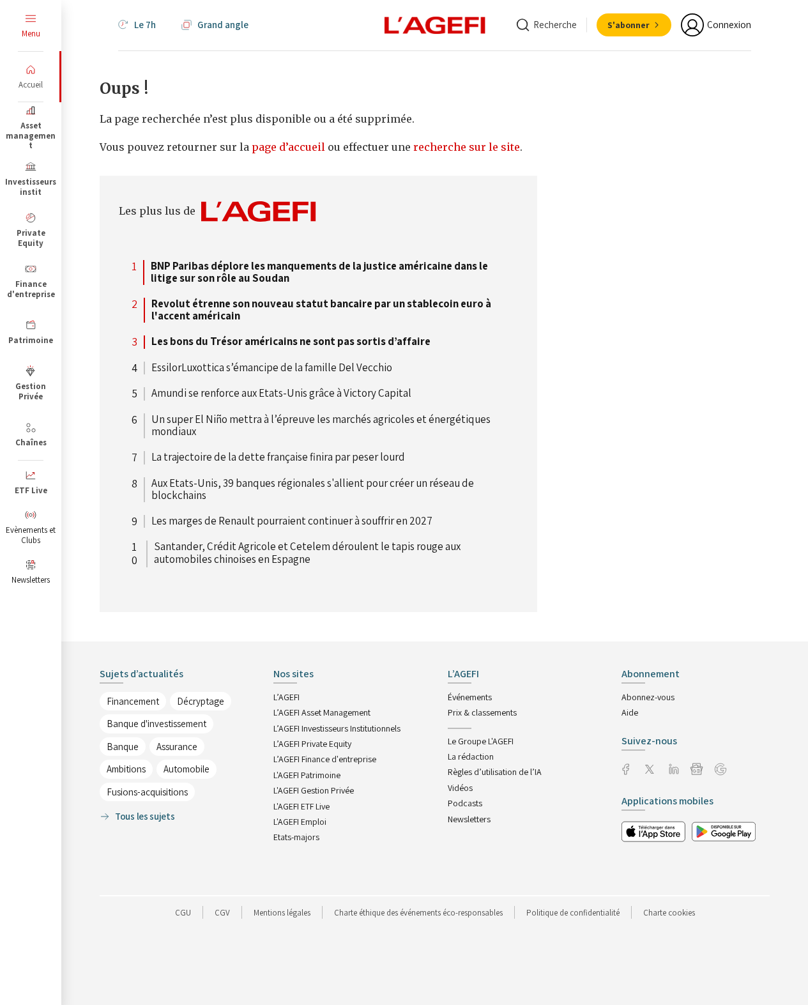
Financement (133, 701)
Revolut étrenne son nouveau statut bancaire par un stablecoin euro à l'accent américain (321, 310)
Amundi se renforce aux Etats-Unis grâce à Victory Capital (281, 393)
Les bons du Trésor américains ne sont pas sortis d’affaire (291, 341)
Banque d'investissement (156, 723)
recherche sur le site (466, 147)
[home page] (435, 24)
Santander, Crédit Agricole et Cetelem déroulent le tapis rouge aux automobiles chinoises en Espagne (307, 553)
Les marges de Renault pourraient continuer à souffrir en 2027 (291, 521)
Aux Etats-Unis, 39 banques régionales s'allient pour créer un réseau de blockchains (312, 489)
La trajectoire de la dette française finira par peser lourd (278, 457)
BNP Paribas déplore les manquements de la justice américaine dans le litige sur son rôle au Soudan (319, 272)
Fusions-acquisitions (147, 792)
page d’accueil (290, 147)
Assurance (176, 746)
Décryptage (200, 701)
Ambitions (126, 769)
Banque (123, 746)
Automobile (187, 769)
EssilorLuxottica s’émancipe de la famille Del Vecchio (271, 368)
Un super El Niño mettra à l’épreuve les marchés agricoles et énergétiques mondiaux (321, 425)
